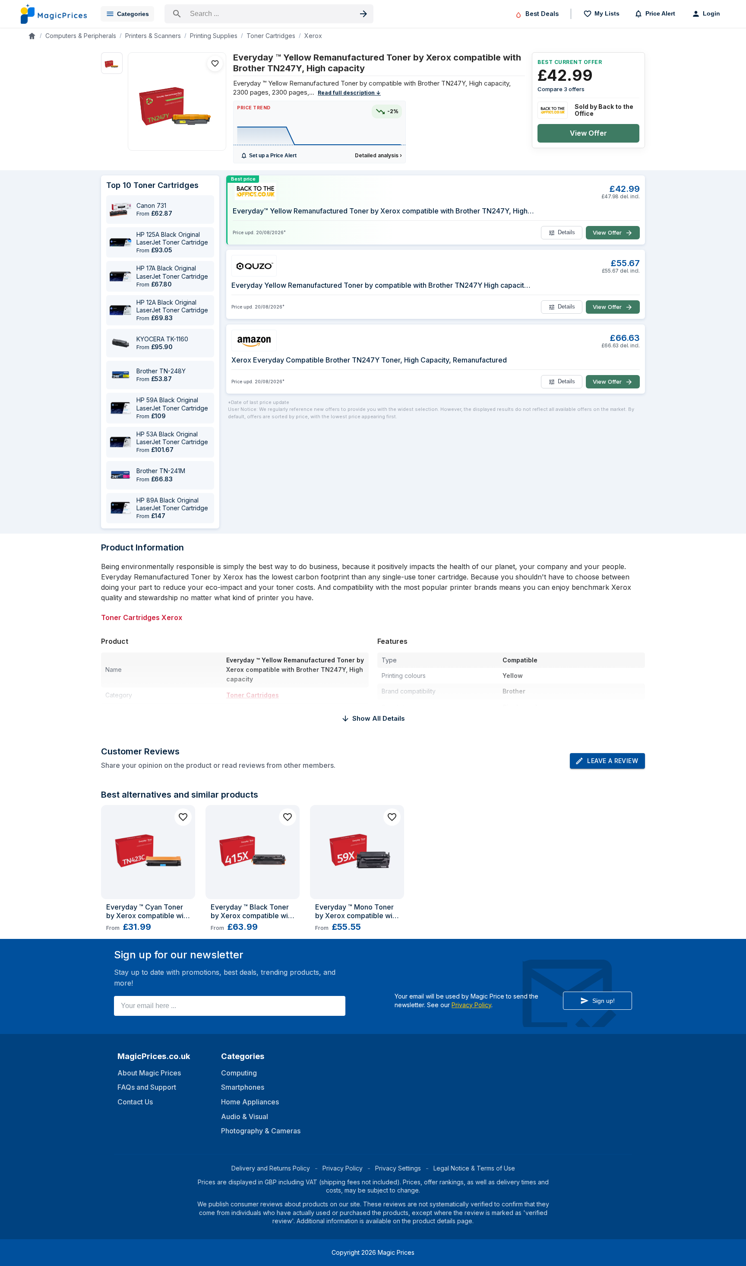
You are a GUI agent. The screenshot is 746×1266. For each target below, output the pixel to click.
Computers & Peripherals (80, 35)
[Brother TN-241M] (120, 475)
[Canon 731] (120, 209)
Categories (133, 13)
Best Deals (542, 13)
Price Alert (660, 13)
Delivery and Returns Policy (270, 1168)
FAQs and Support (146, 1087)
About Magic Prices (149, 1073)
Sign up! (603, 1000)
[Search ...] (269, 14)
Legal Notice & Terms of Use (474, 1168)
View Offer (588, 133)
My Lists (607, 13)
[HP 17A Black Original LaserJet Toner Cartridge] (120, 276)
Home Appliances (250, 1101)
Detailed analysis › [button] (378, 155)
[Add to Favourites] (215, 63)
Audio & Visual (244, 1116)
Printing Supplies (213, 35)
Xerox (313, 35)
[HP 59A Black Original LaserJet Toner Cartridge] (120, 408)
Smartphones (242, 1087)
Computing (239, 1073)
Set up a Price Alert (273, 156)
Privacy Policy (471, 1004)
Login (711, 13)
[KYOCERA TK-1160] (120, 343)
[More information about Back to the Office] (552, 110)
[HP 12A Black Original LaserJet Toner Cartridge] (120, 310)
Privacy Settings (398, 1168)
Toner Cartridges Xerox (141, 617)
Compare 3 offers (561, 89)
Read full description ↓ (349, 92)
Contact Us (135, 1101)
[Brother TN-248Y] (120, 375)
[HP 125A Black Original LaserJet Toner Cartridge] (120, 242)
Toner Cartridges (271, 35)
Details (566, 232)
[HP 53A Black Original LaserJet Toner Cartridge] (120, 442)
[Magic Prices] (54, 14)
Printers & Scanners (153, 35)
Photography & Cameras (260, 1130)
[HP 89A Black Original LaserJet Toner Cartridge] (120, 508)
